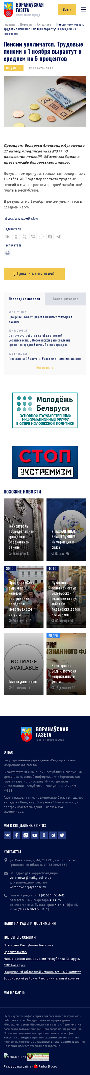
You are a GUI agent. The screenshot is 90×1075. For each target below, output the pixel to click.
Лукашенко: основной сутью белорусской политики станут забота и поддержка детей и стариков (66, 598)
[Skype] (50, 236)
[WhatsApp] (41, 236)
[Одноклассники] (16, 236)
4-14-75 (55, 900)
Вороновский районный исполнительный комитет (42, 978)
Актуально (44, 24)
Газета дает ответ (23, 681)
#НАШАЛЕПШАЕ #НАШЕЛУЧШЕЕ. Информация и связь (64, 539)
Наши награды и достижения (30, 923)
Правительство (15, 952)
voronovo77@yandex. (26, 887)
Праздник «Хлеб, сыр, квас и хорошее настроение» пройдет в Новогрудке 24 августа (22, 598)
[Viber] (33, 236)
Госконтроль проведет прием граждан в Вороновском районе (21, 536)
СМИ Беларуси (15, 965)
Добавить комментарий (37, 273)
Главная (9, 24)
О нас (8, 752)
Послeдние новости (24, 298)
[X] (24, 236)
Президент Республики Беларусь (28, 945)
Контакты (12, 851)
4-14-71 (60, 905)
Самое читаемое (65, 298)
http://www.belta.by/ (21, 218)
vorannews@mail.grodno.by (30, 878)
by (44, 887)
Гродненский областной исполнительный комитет (42, 972)
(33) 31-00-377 (29, 909)
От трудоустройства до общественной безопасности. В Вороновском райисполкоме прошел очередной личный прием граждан (39, 340)
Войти (67, 9)
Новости (26, 24)
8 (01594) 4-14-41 (51, 895)
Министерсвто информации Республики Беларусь (42, 959)
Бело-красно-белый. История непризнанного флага (64, 673)
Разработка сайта (17, 1066)
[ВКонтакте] (7, 236)
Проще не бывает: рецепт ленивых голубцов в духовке (41, 319)
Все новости (45, 367)
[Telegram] (58, 236)
